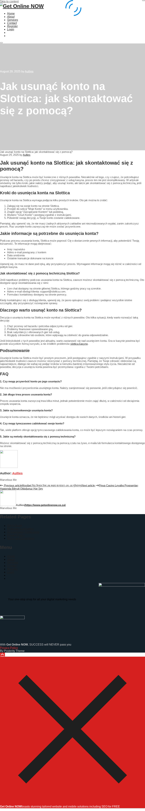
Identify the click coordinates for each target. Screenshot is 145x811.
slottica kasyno (79, 343)
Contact (12, 565)
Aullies (17, 473)
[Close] (72, 800)
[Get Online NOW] (22, 6)
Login (10, 572)
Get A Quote (14, 525)
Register (12, 568)
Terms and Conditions (20, 538)
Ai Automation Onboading (23, 532)
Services (12, 562)
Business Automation (20, 528)
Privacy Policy (16, 535)
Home (11, 556)
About (10, 559)
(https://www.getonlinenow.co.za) (45, 505)
